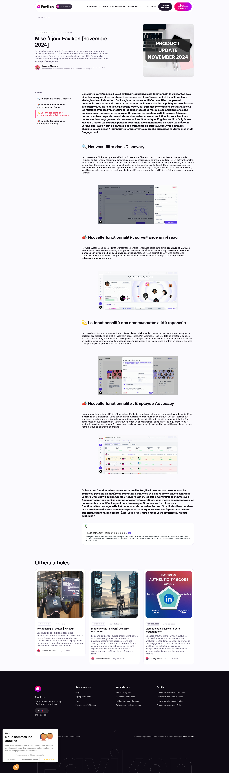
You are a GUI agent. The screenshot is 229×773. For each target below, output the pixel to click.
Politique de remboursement (128, 705)
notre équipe (188, 736)
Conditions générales (125, 697)
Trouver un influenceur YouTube (171, 692)
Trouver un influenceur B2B (169, 705)
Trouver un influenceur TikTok (170, 697)
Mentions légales (123, 692)
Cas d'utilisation (117, 6)
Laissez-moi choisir (30, 760)
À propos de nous (83, 697)
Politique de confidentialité (127, 701)
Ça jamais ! (12, 760)
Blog (78, 692)
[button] (64, 6)
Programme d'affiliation (86, 705)
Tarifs (105, 6)
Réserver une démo (165, 6)
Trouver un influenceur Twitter (170, 701)
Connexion (151, 6)
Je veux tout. (49, 760)
